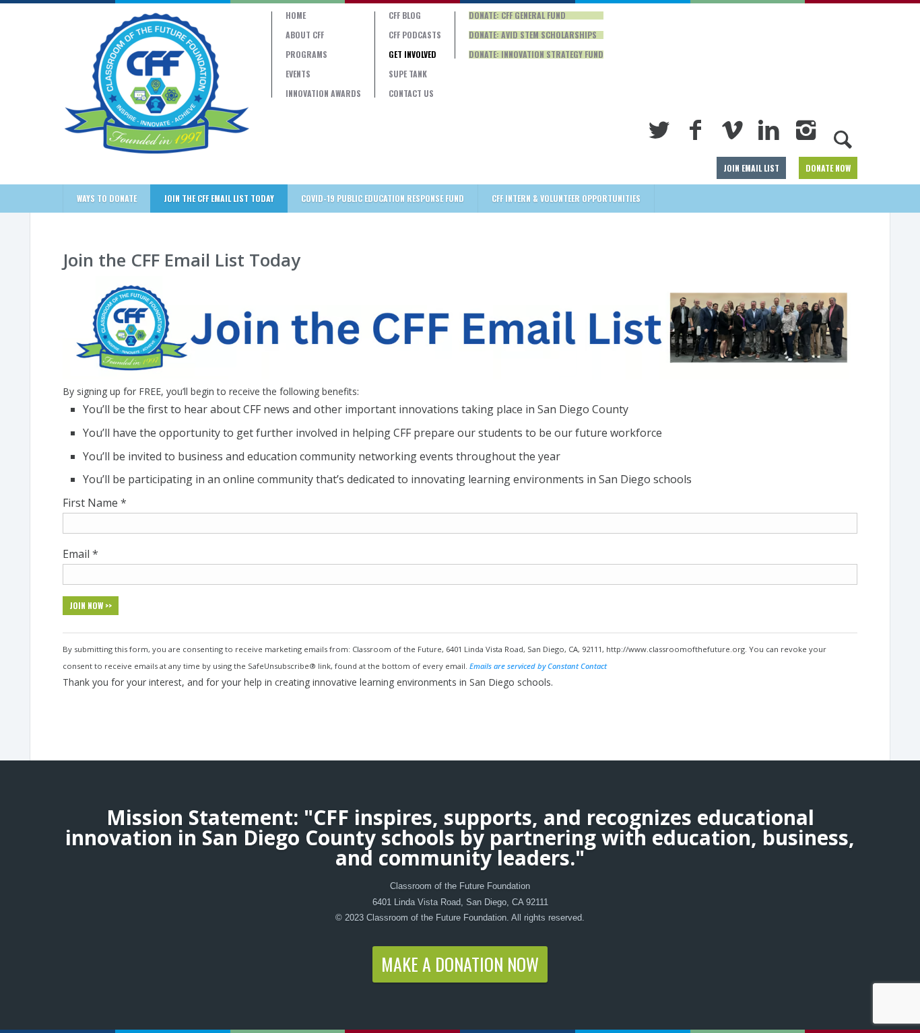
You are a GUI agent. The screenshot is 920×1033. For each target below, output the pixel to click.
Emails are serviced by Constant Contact (538, 666)
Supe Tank (408, 74)
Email (80, 553)
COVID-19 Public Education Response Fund (382, 198)
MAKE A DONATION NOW (460, 964)
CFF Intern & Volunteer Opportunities (566, 198)
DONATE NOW (828, 168)
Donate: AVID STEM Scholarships (533, 35)
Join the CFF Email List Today (219, 198)
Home (296, 15)
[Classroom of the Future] (157, 83)
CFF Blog (405, 15)
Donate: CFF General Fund (517, 15)
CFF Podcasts (415, 35)
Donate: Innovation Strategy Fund (536, 54)
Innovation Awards (323, 94)
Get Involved (412, 54)
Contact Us (411, 94)
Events (298, 74)
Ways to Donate (107, 198)
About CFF (305, 35)
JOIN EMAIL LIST (751, 168)
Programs (306, 54)
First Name (95, 502)
